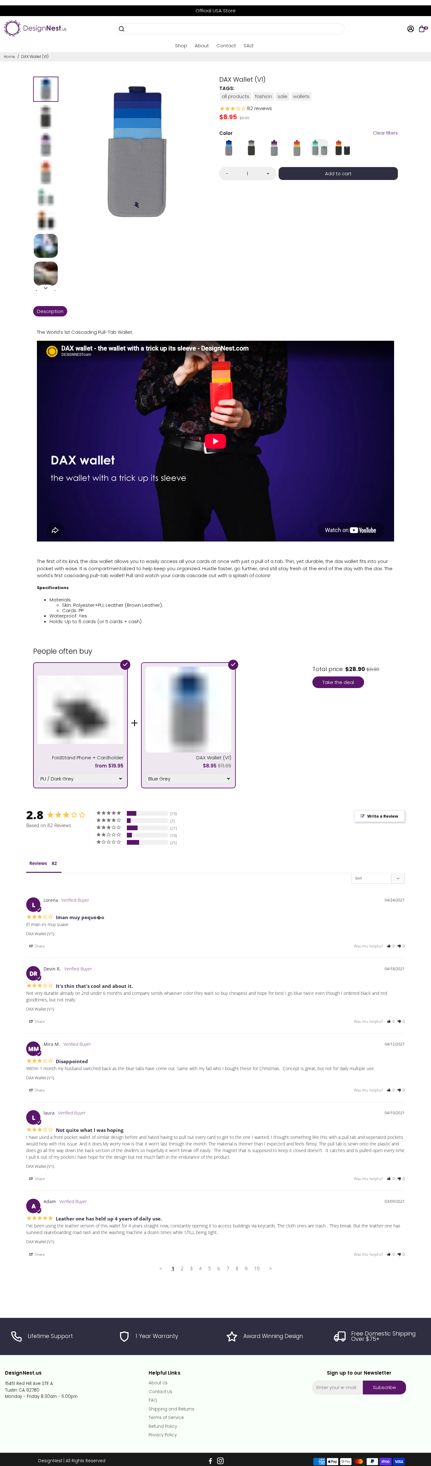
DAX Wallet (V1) (40, 933)
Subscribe (384, 1387)
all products (235, 96)
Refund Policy (163, 1426)
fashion (263, 96)
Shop (181, 45)
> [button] (270, 1268)
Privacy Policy (163, 1435)
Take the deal (338, 682)
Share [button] (39, 946)
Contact (226, 45)
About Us (158, 1383)
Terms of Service (166, 1417)
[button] (390, 946)
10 (257, 1268)
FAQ (153, 1400)
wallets (301, 96)
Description (50, 311)
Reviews (38, 863)
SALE (249, 45)
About (202, 45)
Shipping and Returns (171, 1409)
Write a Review (382, 816)
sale (282, 96)
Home (9, 56)
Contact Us (160, 1391)
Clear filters (385, 133)
